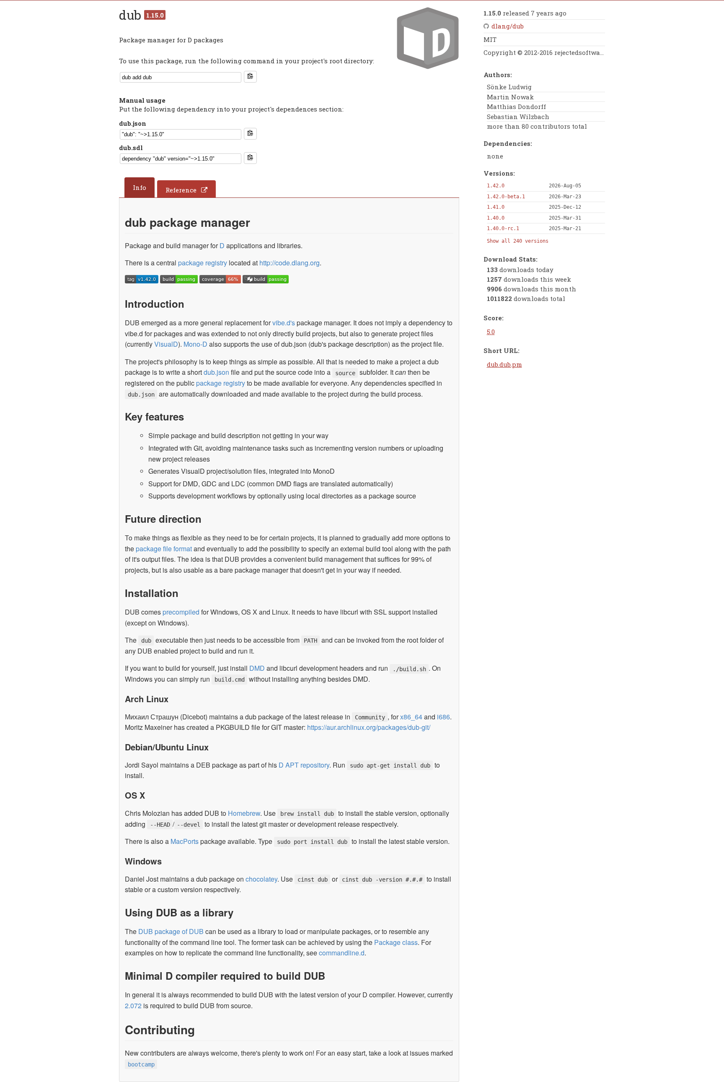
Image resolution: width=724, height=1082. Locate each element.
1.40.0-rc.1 (503, 228)
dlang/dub (507, 26)
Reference (181, 190)
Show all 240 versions (517, 241)
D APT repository (304, 765)
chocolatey (261, 879)
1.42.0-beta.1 (506, 197)
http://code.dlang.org (289, 262)
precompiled (181, 612)
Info (139, 187)
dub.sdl (131, 147)
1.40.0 (495, 218)
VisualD (166, 344)
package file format (164, 548)
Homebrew (244, 813)
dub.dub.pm (504, 364)
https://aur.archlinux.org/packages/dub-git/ (368, 727)
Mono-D (195, 344)
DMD (257, 668)
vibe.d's (283, 322)
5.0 (491, 331)
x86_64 (411, 716)
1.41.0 (495, 207)
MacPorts (185, 841)
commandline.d (342, 952)
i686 (443, 716)
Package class (396, 942)
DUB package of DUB (171, 931)
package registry (202, 262)
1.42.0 (495, 186)
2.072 (133, 1005)
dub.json (132, 123)
